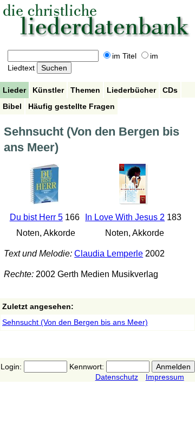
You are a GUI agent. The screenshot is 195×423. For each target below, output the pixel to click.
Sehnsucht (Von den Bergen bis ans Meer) (75, 322)
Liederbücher (131, 90)
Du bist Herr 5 (36, 217)
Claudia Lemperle (108, 253)
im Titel (124, 56)
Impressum (165, 377)
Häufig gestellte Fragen (71, 106)
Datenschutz (116, 377)
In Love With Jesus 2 (125, 217)
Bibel (12, 106)
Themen (85, 90)
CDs (170, 90)
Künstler (48, 90)
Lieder (14, 90)
